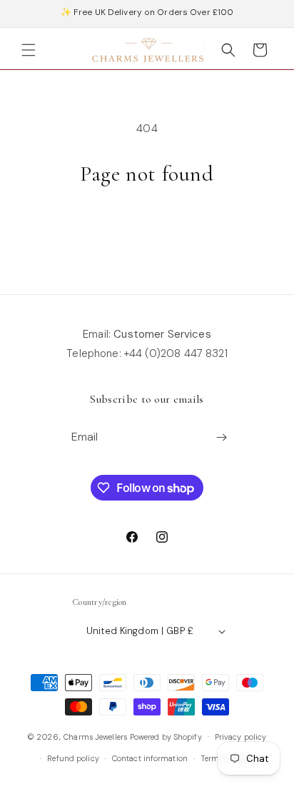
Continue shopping (147, 227)
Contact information (150, 758)
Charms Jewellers (95, 736)
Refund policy (72, 758)
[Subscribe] (222, 437)
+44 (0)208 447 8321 (176, 353)
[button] (28, 50)
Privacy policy (241, 737)
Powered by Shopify (166, 736)
